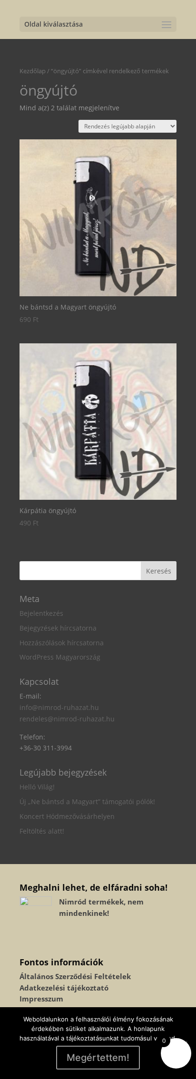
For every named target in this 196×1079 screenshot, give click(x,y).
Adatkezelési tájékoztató (64, 987)
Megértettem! (98, 1057)
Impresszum (41, 998)
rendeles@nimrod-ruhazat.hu (67, 718)
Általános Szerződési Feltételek (75, 976)
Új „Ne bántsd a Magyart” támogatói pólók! (87, 801)
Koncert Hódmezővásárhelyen (67, 816)
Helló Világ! (37, 786)
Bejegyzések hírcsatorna (58, 627)
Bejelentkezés (41, 613)
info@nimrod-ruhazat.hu (59, 707)
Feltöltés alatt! (42, 831)
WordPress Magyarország (60, 656)
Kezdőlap (33, 71)
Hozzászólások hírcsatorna (62, 642)
